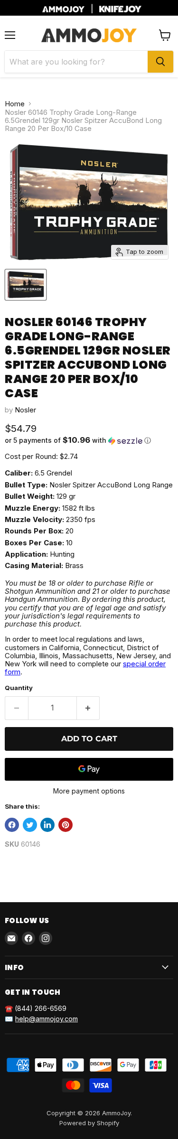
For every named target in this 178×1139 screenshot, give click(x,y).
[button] (89, 440)
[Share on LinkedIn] (47, 825)
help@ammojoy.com (46, 1019)
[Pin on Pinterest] (65, 825)
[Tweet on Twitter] (30, 825)
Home (15, 104)
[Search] (160, 62)
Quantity (19, 687)
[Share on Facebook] (12, 825)
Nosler (25, 409)
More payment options (89, 791)
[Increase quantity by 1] (88, 708)
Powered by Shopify (89, 1123)
